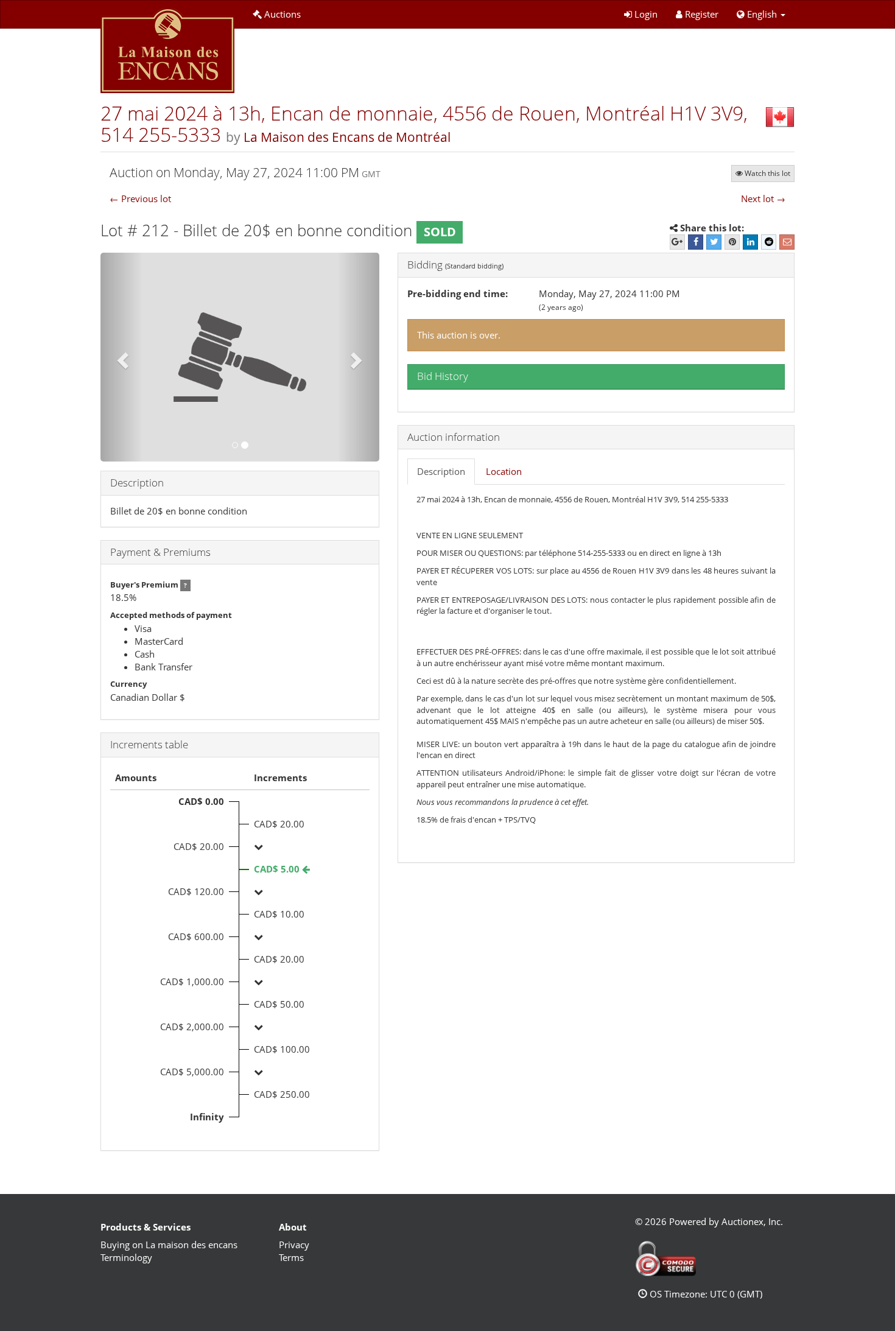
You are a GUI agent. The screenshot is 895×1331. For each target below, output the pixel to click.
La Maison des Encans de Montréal (347, 137)
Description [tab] (441, 471)
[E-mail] (787, 242)
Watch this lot (767, 173)
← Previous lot (140, 198)
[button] (761, 14)
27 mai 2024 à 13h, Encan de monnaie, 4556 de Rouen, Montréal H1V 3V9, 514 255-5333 (424, 123)
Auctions (282, 14)
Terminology (126, 1257)
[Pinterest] (732, 242)
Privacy (294, 1244)
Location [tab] (504, 471)
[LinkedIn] (750, 242)
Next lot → (763, 198)
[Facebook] (695, 242)
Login (646, 14)
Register (701, 14)
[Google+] (677, 242)
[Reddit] (768, 242)
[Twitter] (713, 242)
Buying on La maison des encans (168, 1244)
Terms (291, 1257)
